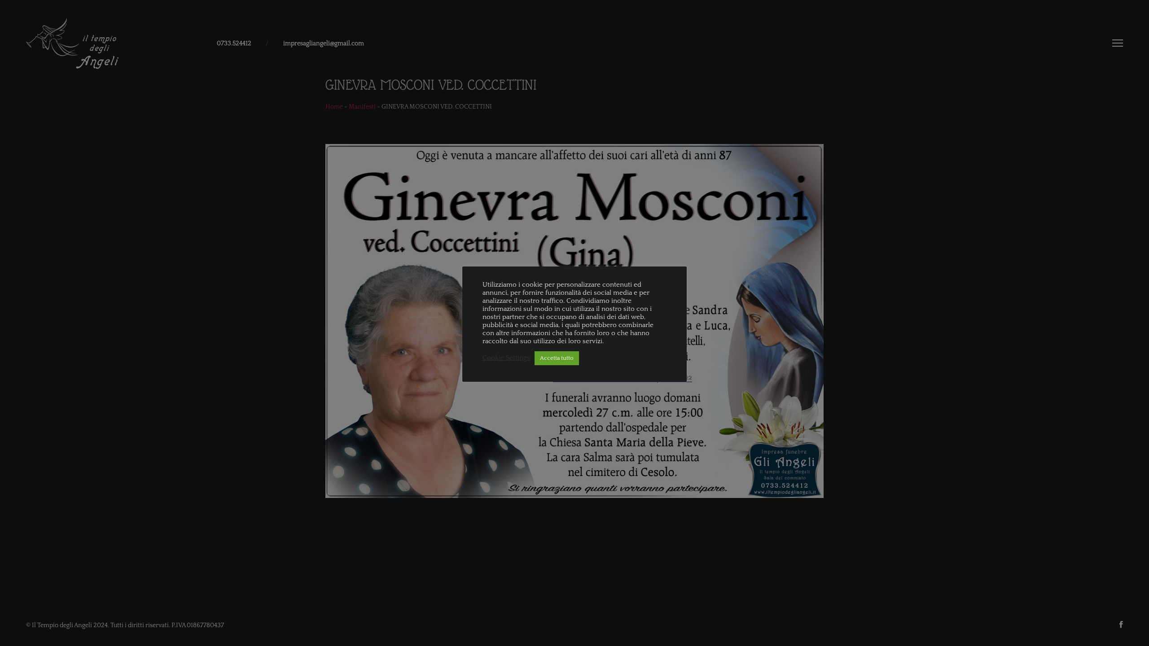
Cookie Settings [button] (506, 358)
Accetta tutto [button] (557, 358)
